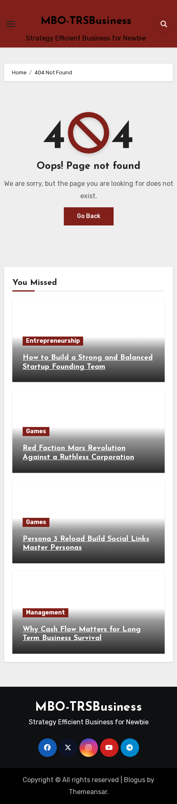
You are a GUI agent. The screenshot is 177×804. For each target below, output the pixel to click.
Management (45, 612)
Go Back (88, 216)
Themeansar (88, 792)
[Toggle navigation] (10, 24)
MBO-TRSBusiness (86, 21)
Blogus (134, 780)
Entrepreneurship (53, 340)
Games (36, 431)
